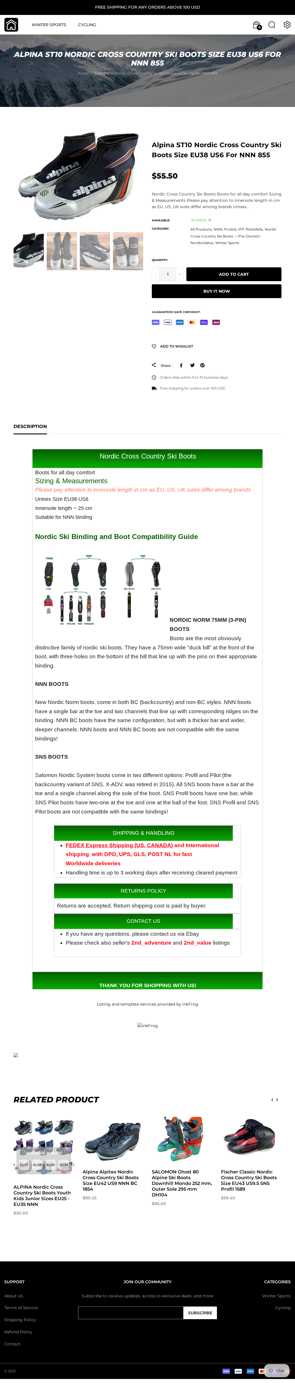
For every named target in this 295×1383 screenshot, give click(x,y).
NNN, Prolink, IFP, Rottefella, (239, 229)
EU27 (24, 1165)
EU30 (64, 1165)
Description (30, 426)
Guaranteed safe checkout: (176, 312)
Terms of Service (21, 1307)
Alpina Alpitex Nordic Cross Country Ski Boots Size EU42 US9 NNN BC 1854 (111, 1180)
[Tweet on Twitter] (192, 365)
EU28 (37, 1165)
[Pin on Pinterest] (202, 365)
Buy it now (216, 291)
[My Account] (287, 24)
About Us (13, 1295)
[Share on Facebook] (182, 365)
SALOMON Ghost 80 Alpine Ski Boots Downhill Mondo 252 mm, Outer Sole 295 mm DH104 (182, 1183)
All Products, (201, 229)
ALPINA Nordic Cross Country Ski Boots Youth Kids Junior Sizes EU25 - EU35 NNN (42, 1195)
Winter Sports (227, 243)
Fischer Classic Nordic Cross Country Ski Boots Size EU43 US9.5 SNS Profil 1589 (249, 1180)
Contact (12, 1343)
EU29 (50, 1165)
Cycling (283, 1307)
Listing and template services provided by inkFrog (147, 1004)
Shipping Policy (20, 1319)
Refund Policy (18, 1331)
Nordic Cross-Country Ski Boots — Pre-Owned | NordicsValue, (233, 236)
